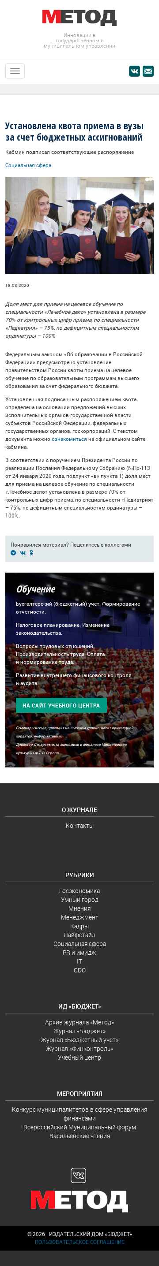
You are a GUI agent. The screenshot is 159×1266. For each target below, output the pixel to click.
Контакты (80, 826)
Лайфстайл (79, 935)
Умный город (79, 900)
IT (79, 961)
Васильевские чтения (79, 1136)
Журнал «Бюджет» (79, 1031)
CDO (80, 970)
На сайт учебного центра (61, 705)
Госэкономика (79, 891)
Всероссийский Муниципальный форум (79, 1127)
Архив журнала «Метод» (79, 1022)
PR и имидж (79, 953)
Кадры (79, 926)
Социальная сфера (28, 165)
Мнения (79, 908)
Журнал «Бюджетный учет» (79, 1040)
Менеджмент (79, 917)
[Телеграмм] (15, 552)
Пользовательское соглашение (80, 1242)
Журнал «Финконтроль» (79, 1049)
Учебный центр (79, 1057)
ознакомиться (69, 439)
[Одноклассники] (33, 552)
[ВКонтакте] (24, 552)
